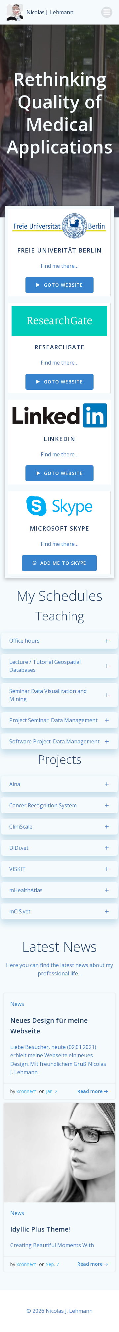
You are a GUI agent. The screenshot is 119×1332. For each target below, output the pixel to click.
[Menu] (106, 12)
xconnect (26, 1091)
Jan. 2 (52, 1091)
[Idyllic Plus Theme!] (59, 1152)
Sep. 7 (52, 1264)
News (17, 1004)
